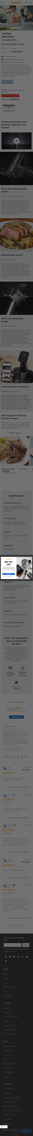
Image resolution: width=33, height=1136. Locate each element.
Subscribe (8, 574)
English (2, 1126)
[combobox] (4, 1126)
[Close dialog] (31, 558)
